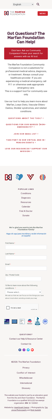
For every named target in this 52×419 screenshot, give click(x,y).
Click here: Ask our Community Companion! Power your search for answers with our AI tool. (26, 53)
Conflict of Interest (26, 373)
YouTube (32, 349)
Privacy (26, 367)
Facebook (19, 349)
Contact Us (26, 344)
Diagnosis (26, 198)
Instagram (24, 349)
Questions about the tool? (25, 118)
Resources (26, 202)
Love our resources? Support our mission (26, 150)
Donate (26, 215)
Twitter (28, 349)
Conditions (26, 193)
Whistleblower (26, 378)
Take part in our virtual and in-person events (26, 141)
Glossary (26, 388)
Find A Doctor (25, 211)
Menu (43, 13)
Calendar (26, 206)
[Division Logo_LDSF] (19, 180)
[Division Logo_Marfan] (8, 179)
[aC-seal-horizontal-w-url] (37, 325)
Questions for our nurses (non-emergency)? (26, 125)
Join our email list (25, 134)
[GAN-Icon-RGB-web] (42, 181)
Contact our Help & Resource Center (26, 339)
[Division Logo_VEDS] (30, 179)
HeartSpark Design (21, 407)
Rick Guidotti (36, 410)
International (26, 383)
